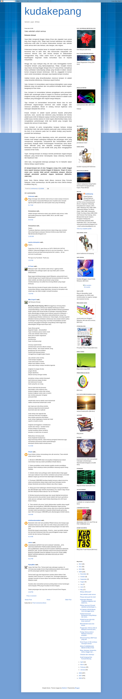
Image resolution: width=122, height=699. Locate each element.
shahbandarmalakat (34, 520)
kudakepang (52, 11)
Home (48, 599)
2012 (80, 564)
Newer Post (28, 599)
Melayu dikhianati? (85, 592)
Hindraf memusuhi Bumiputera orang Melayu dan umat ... (88, 615)
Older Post (68, 599)
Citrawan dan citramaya (87, 654)
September (83, 579)
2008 (80, 673)
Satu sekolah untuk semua (88, 594)
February (83, 667)
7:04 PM (30, 293)
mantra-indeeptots (34, 242)
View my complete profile (84, 228)
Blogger (77, 688)
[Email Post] (48, 188)
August (82, 582)
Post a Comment (31, 596)
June (82, 587)
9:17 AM (30, 205)
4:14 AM (30, 446)
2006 (80, 678)
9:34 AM (30, 219)
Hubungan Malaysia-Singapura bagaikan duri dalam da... (88, 601)
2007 (80, 675)
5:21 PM (30, 558)
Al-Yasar (31, 266)
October (82, 576)
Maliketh (64, 688)
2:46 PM (30, 592)
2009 (80, 571)
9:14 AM (30, 536)
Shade (30, 452)
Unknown (31, 196)
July (81, 584)
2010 (80, 569)
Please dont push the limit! (88, 597)
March (82, 664)
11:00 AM (31, 236)
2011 (80, 566)
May (81, 589)
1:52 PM (30, 260)
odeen (30, 542)
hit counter (87, 287)
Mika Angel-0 (32, 299)
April (81, 662)
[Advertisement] (85, 76)
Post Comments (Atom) (39, 603)
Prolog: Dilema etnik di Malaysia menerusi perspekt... (86, 633)
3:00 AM (30, 514)
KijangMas (31, 564)
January (82, 669)
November (83, 574)
